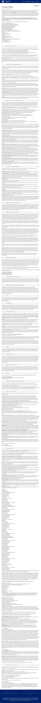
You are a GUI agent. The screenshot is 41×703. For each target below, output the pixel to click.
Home (24, 1)
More (37, 2)
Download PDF (36, 5)
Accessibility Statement (27, 693)
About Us (33, 2)
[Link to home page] (7, 1)
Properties (28, 2)
